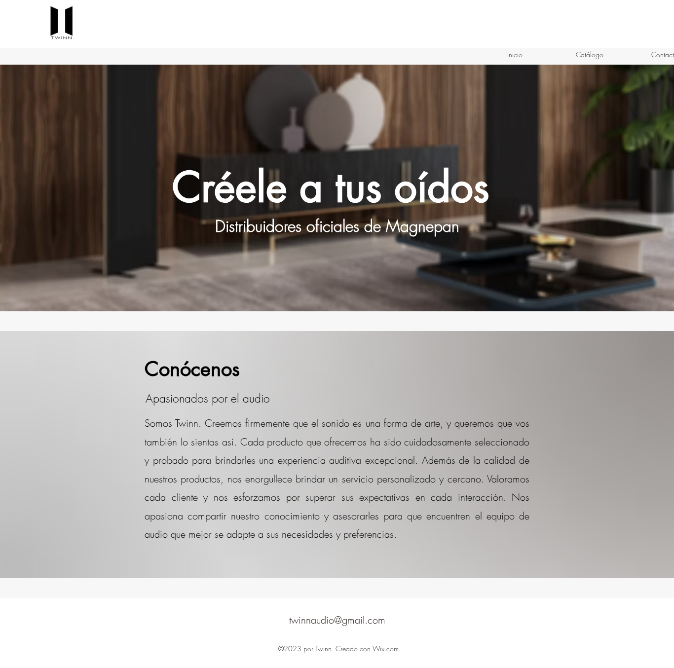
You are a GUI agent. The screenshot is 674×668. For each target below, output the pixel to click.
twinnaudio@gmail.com (337, 620)
